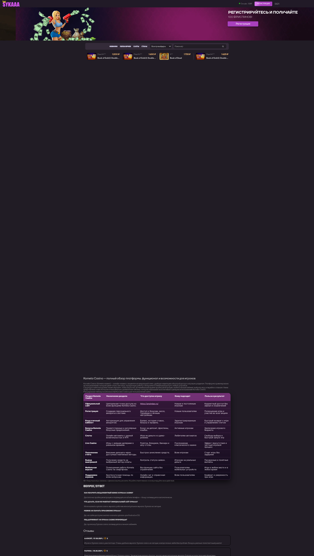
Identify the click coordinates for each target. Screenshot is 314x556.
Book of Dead (176, 58)
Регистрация (263, 3)
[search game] (223, 46)
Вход (277, 4)
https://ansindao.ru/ (149, 403)
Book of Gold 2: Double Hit (109, 58)
